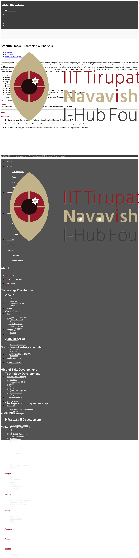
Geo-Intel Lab (15, 397)
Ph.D (11, 432)
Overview (13, 305)
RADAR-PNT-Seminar (18, 505)
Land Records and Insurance (20, 353)
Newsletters (15, 517)
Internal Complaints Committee (17, 487)
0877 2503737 (10, 11)
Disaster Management (18, 347)
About (7, 285)
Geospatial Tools (16, 320)
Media (7, 511)
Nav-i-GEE (13, 441)
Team (12, 482)
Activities (8, 364)
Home (7, 275)
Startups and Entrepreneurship (22, 409)
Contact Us (14, 555)
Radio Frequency (16, 324)
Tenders (8, 529)
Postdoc (13, 434)
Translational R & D (17, 382)
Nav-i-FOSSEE (15, 439)
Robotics (13, 331)
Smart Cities (14, 349)
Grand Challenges (17, 414)
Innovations (14, 411)
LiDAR (12, 388)
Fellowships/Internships (19, 426)
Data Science (15, 322)
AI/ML (12, 395)
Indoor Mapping (16, 328)
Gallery (12, 521)
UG (11, 428)
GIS (11, 386)
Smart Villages (15, 351)
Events (8, 494)
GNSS (12, 384)
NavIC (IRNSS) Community (20, 465)
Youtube (13, 523)
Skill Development (17, 437)
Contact (8, 549)
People (8, 474)
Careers (8, 539)
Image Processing (16, 326)
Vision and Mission (17, 303)
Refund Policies (15, 557)
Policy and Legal (16, 358)
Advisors (13, 484)
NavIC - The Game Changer (20, 500)
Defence (13, 333)
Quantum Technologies (19, 317)
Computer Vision (16, 393)
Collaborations (15, 453)
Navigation (14, 356)
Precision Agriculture (18, 345)
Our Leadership (16, 480)
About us (13, 301)
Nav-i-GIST (14, 468)
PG (11, 430)
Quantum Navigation (18, 391)
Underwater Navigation (19, 502)
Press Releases (16, 519)
